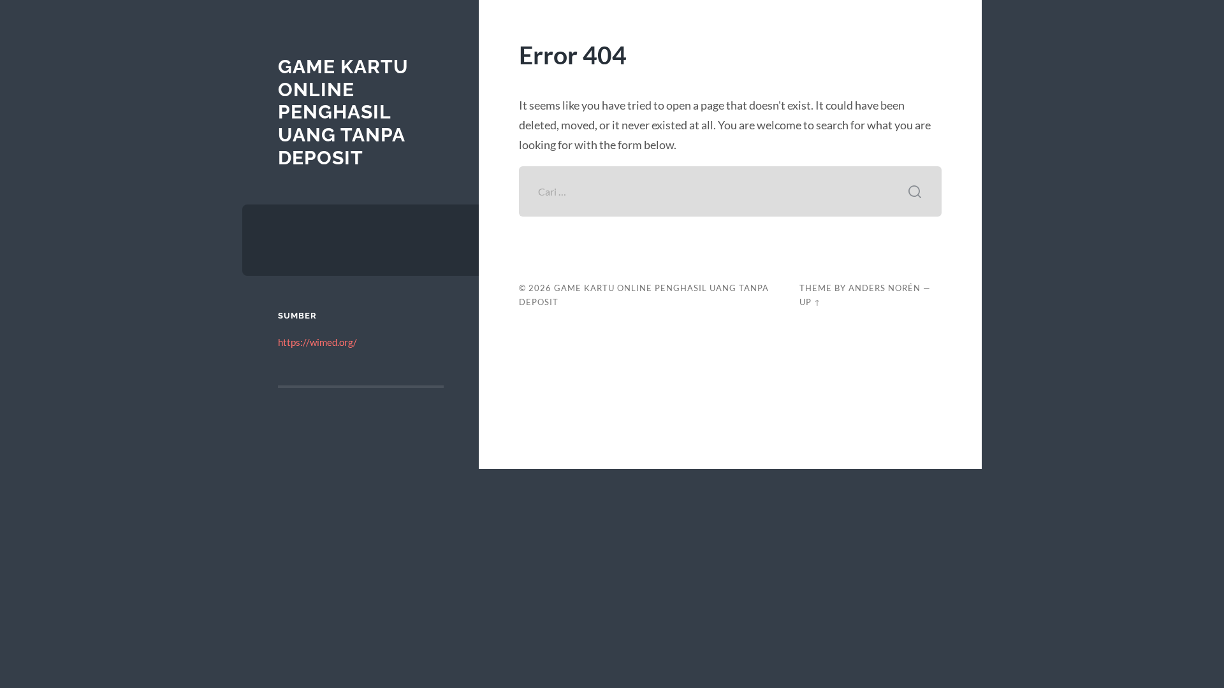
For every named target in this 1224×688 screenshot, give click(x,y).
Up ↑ (810, 302)
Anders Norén (885, 288)
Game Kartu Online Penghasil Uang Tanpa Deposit (343, 112)
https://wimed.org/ (317, 342)
